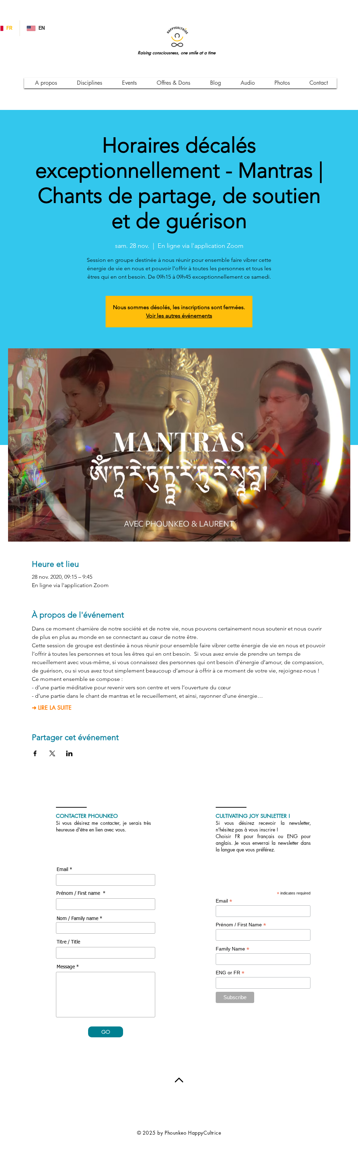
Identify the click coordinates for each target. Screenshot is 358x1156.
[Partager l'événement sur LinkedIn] (69, 753)
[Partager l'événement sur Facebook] (35, 753)
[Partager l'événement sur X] (52, 753)
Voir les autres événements (179, 315)
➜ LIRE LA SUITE (52, 707)
